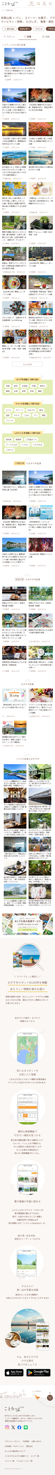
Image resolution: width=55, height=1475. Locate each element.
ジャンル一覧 (9, 1461)
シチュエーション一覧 (24, 1461)
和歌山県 (9, 10)
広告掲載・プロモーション (14, 1446)
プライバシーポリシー (13, 1441)
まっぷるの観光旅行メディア (15, 1451)
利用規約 (26, 1441)
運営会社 (29, 1446)
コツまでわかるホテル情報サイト (17, 1456)
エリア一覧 (35, 1456)
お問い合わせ (36, 1441)
